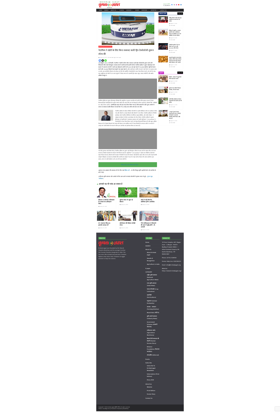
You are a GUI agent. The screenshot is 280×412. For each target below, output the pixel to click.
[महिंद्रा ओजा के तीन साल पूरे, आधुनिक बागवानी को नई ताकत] (163, 22)
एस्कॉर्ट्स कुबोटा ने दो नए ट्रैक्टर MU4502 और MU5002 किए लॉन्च (174, 46)
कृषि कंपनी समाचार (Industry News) (105, 46)
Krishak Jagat (118, 57)
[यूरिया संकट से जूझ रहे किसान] (127, 188)
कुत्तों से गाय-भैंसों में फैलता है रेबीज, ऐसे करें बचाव (175, 89)
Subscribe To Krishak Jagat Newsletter (151, 368)
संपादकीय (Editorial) (153, 355)
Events (137, 10)
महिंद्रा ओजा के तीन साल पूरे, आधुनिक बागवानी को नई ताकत (175, 19)
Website (149, 387)
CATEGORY (129, 10)
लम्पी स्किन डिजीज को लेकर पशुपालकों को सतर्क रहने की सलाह (175, 100)
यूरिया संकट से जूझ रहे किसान (126, 201)
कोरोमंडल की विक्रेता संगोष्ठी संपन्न (127, 224)
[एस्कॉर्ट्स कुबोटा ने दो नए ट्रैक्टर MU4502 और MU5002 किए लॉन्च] (163, 49)
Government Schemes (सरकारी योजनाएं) (152, 324)
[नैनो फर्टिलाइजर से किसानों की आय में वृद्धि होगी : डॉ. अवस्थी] (148, 212)
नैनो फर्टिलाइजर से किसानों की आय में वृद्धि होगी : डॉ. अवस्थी (148, 225)
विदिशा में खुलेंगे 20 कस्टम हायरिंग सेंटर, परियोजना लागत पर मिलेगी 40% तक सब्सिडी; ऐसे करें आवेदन (175, 33)
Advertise (153, 10)
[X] (102, 60)
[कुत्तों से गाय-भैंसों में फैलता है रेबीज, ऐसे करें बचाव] (163, 91)
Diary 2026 (150, 380)
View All (180, 13)
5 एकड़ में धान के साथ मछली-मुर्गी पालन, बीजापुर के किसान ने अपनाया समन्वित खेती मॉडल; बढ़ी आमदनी (175, 115)
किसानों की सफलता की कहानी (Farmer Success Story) (153, 341)
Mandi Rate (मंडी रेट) (153, 313)
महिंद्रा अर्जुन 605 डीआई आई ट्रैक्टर (129, 165)
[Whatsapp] (105, 60)
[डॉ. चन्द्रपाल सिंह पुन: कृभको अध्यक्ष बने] (106, 212)
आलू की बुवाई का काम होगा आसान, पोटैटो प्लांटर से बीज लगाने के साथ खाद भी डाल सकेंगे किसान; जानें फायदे (175, 60)
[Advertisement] (127, 89)
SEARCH (106, 10)
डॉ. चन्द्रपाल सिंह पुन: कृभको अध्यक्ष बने (104, 224)
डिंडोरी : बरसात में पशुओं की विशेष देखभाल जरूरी (175, 78)
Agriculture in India (153, 264)
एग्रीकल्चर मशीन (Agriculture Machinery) (151, 332)
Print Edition (151, 391)
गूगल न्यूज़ (150, 176)
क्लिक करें (127, 170)
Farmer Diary (151, 394)
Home (100, 10)
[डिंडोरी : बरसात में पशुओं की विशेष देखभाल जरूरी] (163, 80)
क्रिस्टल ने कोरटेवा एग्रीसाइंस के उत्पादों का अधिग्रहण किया (106, 202)
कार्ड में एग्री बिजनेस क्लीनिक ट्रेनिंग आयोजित (148, 201)
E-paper (122, 10)
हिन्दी (169, 4)
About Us (113, 10)
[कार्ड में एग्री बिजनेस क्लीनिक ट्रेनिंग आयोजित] (148, 188)
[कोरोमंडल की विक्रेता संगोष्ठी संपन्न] (127, 212)
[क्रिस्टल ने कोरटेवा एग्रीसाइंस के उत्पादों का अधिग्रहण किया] (106, 188)
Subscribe (144, 10)
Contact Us (163, 10)
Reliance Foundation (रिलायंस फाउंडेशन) (153, 349)
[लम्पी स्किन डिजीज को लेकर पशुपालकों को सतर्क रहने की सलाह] (163, 103)
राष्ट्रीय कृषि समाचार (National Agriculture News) (153, 277)
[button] (116, 10)
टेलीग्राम (101, 179)
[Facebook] (100, 60)
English (165, 4)
